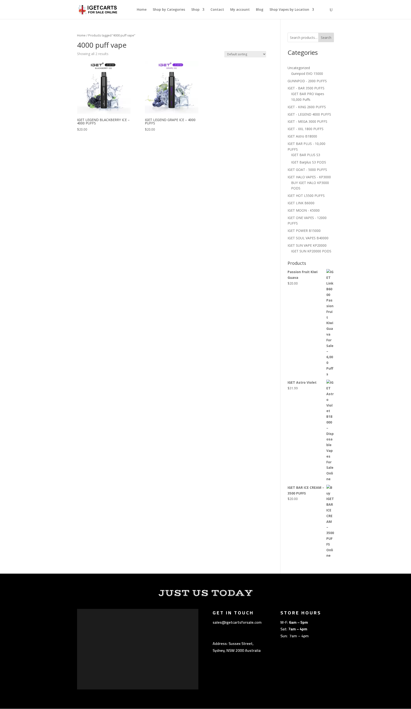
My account (240, 10)
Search (326, 37)
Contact (217, 10)
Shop (195, 10)
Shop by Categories (169, 10)
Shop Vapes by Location (289, 10)
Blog (259, 10)
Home (142, 10)
